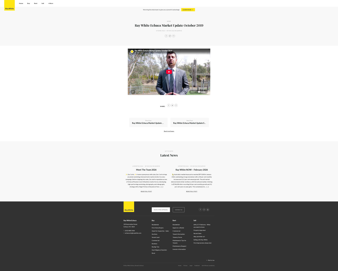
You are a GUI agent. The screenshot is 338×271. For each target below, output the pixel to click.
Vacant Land (155, 237)
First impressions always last (203, 243)
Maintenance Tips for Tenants (179, 242)
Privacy (185, 265)
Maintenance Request (179, 246)
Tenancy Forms (177, 237)
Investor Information (179, 249)
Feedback (197, 265)
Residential (155, 224)
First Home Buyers (158, 228)
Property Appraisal (200, 230)
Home (21, 3)
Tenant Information (179, 234)
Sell (195, 220)
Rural (153, 253)
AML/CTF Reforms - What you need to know (202, 226)
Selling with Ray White (201, 240)
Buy (153, 220)
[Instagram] (204, 209)
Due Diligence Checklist (159, 250)
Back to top (211, 260)
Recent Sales (197, 233)
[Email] (173, 35)
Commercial (155, 240)
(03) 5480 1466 (130, 230)
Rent (174, 220)
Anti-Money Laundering (208, 265)
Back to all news (169, 131)
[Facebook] (166, 35)
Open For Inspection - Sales (160, 231)
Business (154, 243)
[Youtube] (207, 209)
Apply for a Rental (178, 228)
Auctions (154, 234)
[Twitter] (169, 35)
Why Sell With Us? (199, 236)
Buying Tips (155, 247)
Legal (191, 265)
